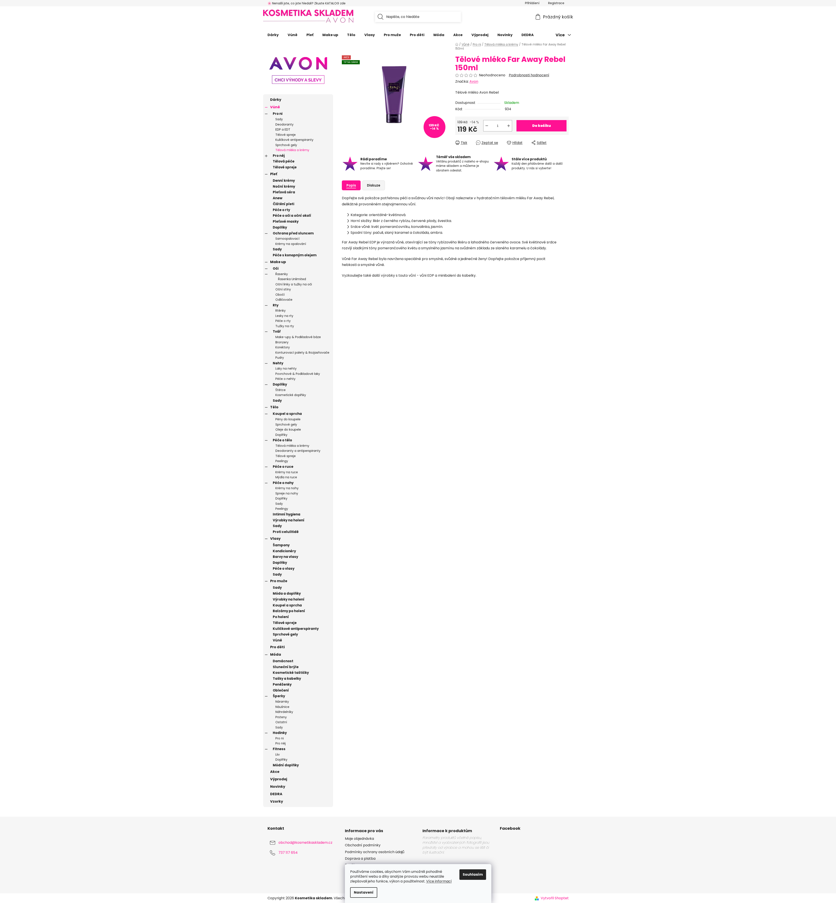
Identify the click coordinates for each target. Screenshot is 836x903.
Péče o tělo (282, 440)
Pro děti (277, 647)
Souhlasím (473, 874)
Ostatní (281, 722)
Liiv (277, 754)
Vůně (275, 107)
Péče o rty (281, 210)
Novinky (277, 786)
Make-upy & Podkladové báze (298, 337)
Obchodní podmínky (363, 845)
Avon (473, 81)
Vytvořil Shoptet (555, 898)
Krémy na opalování (290, 244)
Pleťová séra (284, 192)
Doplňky (280, 227)
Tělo (274, 407)
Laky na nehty (286, 368)
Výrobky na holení (288, 520)
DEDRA (276, 793)
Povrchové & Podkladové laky (297, 374)
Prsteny (281, 717)
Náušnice (282, 707)
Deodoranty (284, 124)
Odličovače (283, 299)
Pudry (279, 357)
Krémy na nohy (287, 488)
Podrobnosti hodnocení (529, 75)
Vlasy (275, 538)
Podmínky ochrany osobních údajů (374, 852)
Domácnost (283, 661)
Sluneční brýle (286, 667)
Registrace (556, 3)
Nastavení (364, 892)
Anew (277, 198)
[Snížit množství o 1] (486, 125)
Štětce (280, 390)
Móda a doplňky (287, 593)
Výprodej (278, 779)
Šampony (281, 545)
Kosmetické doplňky (290, 395)
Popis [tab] (351, 185)
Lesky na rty (284, 316)
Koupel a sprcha (287, 413)
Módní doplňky (286, 765)
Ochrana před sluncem (293, 233)
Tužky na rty (284, 326)
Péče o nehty (285, 379)
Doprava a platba (360, 858)
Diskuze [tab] (373, 185)
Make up (278, 261)
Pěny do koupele (288, 419)
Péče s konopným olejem (294, 255)
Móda (275, 654)
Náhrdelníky (284, 712)
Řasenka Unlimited (292, 279)
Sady (279, 119)
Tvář (277, 331)
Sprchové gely (286, 145)
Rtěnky (280, 310)
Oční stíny (283, 289)
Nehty (278, 363)
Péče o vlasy (283, 568)
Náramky (282, 701)
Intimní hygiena (286, 514)
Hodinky (280, 732)
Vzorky (276, 801)
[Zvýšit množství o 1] (508, 125)
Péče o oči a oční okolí (292, 215)
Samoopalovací (287, 238)
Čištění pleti (283, 204)
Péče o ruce (283, 466)
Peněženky (282, 684)
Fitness (279, 749)
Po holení (281, 617)
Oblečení (281, 690)
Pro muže (278, 580)
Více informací (439, 881)
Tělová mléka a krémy (292, 150)
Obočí (280, 294)
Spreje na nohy (286, 493)
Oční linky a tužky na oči (293, 284)
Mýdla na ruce (286, 477)
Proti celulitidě (286, 531)
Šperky (279, 696)
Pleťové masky (286, 221)
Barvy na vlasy (285, 556)
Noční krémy (284, 186)
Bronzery (282, 342)
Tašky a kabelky (287, 678)
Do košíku (541, 125)
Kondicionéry (284, 551)
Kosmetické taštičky (291, 672)
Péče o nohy (283, 482)
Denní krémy (284, 180)
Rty (275, 305)
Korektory (282, 347)
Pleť (273, 173)
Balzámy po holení (289, 611)
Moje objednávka (359, 838)
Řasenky (281, 274)
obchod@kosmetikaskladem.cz (305, 842)
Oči (275, 268)
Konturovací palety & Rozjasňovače (302, 352)
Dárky (275, 99)
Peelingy (281, 461)
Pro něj (279, 155)
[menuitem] (273, 35)
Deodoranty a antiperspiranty (297, 451)
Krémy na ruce (286, 472)
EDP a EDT (282, 129)
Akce (274, 771)
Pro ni (277, 113)
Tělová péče (283, 161)
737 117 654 (288, 852)
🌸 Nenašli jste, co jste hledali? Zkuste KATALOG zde (307, 3)
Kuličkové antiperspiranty (294, 140)
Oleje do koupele (288, 429)
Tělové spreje (285, 135)
